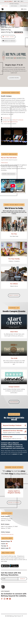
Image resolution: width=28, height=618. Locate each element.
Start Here (9, 36)
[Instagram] (4, 599)
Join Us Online (8, 1)
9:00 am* (15, 120)
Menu (25, 9)
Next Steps (14, 295)
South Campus (5, 5)
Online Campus (23, 5)
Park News (4, 162)
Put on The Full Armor (9, 157)
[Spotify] (10, 599)
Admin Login (5, 548)
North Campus (14, 5)
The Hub (3, 546)
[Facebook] (2, 599)
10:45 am (21, 120)
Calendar (14, 402)
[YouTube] (7, 599)
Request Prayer (5, 541)
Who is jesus (9, 41)
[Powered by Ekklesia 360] (22, 616)
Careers (3, 543)
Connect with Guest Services (10, 121)
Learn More (14, 77)
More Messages (8, 174)
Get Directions (6, 118)
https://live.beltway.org (7, 534)
